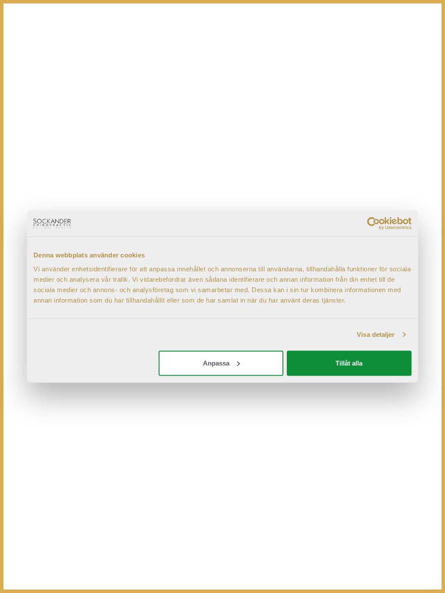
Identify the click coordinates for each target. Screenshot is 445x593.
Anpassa (216, 362)
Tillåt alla (348, 362)
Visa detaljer (376, 334)
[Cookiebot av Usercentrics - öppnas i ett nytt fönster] (373, 223)
